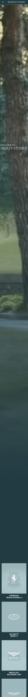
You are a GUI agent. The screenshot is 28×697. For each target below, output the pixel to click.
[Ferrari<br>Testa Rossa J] (14, 578)
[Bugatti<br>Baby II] (14, 617)
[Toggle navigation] (3, 2)
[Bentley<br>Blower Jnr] (14, 655)
